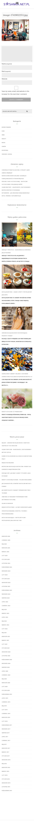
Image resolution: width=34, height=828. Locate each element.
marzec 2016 (5, 771)
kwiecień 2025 (6, 548)
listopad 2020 (6, 656)
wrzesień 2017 (6, 729)
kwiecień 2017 (6, 748)
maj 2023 (4, 609)
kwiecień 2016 (6, 767)
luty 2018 (4, 721)
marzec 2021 (5, 640)
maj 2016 (4, 763)
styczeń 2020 (6, 690)
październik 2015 (7, 790)
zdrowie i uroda (7, 154)
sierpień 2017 (6, 733)
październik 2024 (7, 567)
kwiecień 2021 (6, 636)
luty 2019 (4, 709)
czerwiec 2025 (6, 540)
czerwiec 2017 (6, 740)
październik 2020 (7, 659)
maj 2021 (4, 632)
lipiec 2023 (5, 602)
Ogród (4, 146)
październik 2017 (7, 725)
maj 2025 (4, 544)
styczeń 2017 (6, 756)
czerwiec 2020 (6, 675)
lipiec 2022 (5, 617)
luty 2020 (4, 686)
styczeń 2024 (6, 578)
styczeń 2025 (6, 559)
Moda (3, 142)
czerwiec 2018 (6, 713)
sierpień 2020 (6, 667)
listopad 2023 (6, 586)
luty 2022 (4, 629)
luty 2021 (4, 644)
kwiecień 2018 (6, 717)
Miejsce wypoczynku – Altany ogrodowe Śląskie (17, 507)
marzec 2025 (5, 551)
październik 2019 (7, 694)
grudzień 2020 (6, 652)
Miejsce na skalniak (8, 463)
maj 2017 (4, 744)
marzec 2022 (5, 625)
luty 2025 (4, 555)
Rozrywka (5, 150)
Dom (3, 131)
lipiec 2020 (5, 671)
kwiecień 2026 (6, 536)
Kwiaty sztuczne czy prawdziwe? (12, 411)
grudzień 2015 (6, 783)
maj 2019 (4, 706)
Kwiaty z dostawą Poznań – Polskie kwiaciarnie (17, 480)
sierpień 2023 (6, 598)
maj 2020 (4, 679)
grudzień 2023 (6, 582)
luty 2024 (4, 575)
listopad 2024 (6, 563)
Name (7, 64)
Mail (6, 71)
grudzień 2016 (6, 760)
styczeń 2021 (6, 648)
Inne (3, 135)
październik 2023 (7, 590)
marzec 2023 (5, 613)
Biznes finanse (6, 127)
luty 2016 (4, 775)
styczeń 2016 (6, 779)
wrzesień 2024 (6, 571)
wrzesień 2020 (6, 663)
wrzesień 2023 (6, 594)
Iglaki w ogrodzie (7, 503)
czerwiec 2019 (6, 702)
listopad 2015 (6, 787)
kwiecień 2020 (6, 682)
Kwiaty (4, 139)
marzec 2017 (5, 752)
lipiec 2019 (5, 698)
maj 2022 (4, 621)
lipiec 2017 (5, 736)
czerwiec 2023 (6, 605)
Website (4, 79)
